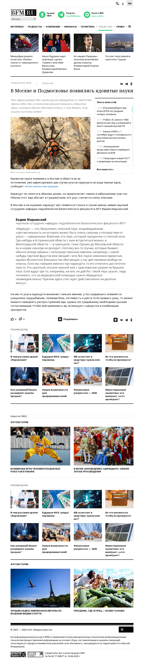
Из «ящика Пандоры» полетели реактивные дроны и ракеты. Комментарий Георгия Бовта (86, 62)
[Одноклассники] (131, 84)
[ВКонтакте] (121, 84)
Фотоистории (19, 422)
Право (120, 26)
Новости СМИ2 (19, 416)
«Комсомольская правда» (41, 186)
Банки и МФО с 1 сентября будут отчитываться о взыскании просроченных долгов (114, 136)
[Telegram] (126, 84)
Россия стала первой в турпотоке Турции (117, 58)
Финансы (70, 26)
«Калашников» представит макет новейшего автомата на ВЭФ (113, 149)
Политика (87, 26)
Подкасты (35, 26)
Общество (105, 26)
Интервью (17, 26)
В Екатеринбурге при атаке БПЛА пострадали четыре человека (111, 111)
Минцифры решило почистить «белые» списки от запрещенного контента (24, 61)
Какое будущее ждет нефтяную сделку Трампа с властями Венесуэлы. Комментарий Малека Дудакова (54, 64)
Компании (53, 26)
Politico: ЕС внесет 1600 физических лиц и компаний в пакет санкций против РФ (114, 123)
